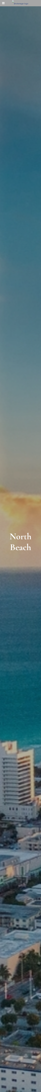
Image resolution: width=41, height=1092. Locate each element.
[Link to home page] (20, 3)
